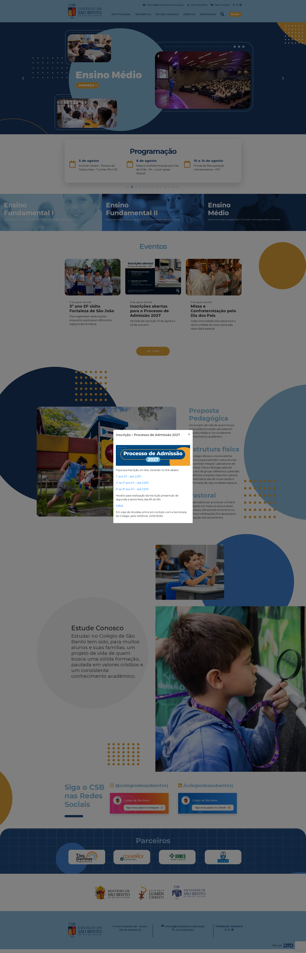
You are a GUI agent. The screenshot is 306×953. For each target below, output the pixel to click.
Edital (120, 505)
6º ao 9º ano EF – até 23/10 (132, 489)
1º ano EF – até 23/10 (128, 476)
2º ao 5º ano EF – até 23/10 (132, 482)
